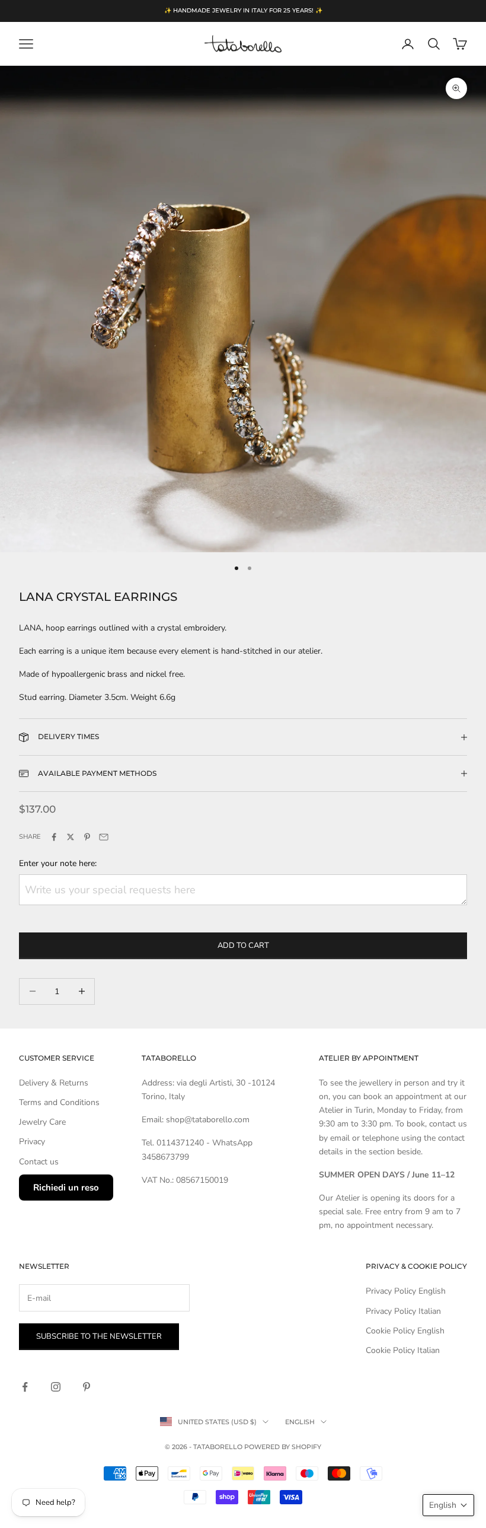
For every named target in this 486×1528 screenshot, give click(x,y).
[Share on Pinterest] (87, 837)
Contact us (39, 1161)
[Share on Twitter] (70, 837)
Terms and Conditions (59, 1102)
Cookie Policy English (405, 1330)
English (300, 1422)
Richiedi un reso (66, 1187)
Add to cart (243, 945)
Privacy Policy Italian (403, 1311)
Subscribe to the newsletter (99, 1336)
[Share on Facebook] (54, 837)
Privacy (32, 1141)
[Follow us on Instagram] (56, 1387)
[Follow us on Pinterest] (86, 1387)
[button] (448, 1505)
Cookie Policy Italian (403, 1350)
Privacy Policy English (406, 1291)
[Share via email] (103, 837)
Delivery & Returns (53, 1082)
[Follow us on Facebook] (25, 1387)
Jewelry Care (42, 1122)
